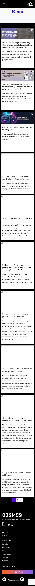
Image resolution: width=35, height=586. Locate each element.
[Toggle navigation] (3, 4)
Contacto (5, 560)
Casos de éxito (6, 554)
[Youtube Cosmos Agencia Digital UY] (4, 579)
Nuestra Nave (6, 540)
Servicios (5, 544)
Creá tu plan (6, 547)
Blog (3, 550)
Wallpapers (5, 557)
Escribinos (17, 572)
